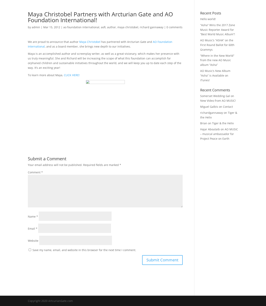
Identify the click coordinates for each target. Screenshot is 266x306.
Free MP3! (177, 8)
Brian (203, 123)
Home (70, 8)
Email (32, 228)
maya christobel (127, 27)
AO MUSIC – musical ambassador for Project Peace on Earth (219, 133)
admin (36, 27)
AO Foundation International (146, 8)
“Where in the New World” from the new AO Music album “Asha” (217, 60)
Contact (194, 8)
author (111, 27)
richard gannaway (151, 27)
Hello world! (208, 19)
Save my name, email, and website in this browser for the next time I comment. (84, 250)
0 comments (174, 27)
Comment (35, 172)
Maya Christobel (89, 42)
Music (83, 8)
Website (33, 241)
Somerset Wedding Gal (215, 96)
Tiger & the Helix (223, 123)
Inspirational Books (109, 8)
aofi (103, 27)
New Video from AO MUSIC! (218, 100)
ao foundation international (81, 27)
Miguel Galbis (209, 106)
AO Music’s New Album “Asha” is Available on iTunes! (215, 75)
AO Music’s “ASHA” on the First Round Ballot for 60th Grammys (217, 44)
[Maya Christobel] (105, 109)
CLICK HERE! (72, 75)
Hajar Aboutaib (210, 129)
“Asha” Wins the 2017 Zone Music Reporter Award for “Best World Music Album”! (217, 29)
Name (33, 216)
